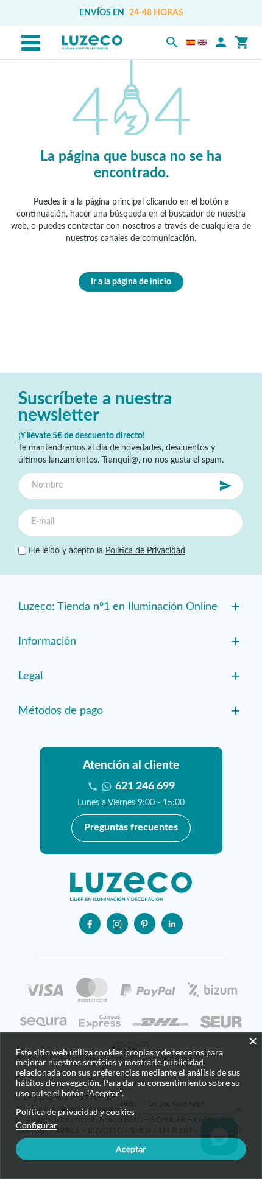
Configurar (36, 1125)
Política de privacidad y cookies (75, 1112)
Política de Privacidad (145, 551)
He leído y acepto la (105, 551)
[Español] (191, 42)
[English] (202, 42)
